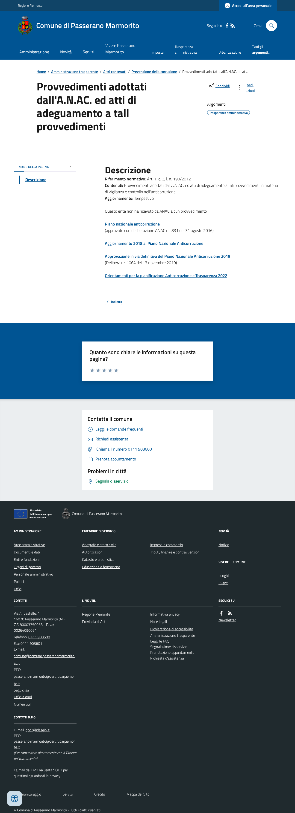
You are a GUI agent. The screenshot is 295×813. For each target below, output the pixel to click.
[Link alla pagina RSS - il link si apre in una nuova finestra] (232, 26)
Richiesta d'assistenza (167, 658)
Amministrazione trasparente (74, 71)
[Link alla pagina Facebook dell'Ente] (221, 613)
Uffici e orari (23, 697)
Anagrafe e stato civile (99, 544)
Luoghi (223, 575)
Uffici (17, 589)
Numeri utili (22, 704)
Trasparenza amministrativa (186, 49)
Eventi (223, 583)
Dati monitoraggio (27, 794)
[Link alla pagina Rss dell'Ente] (230, 613)
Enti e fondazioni (26, 559)
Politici (19, 581)
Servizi (88, 52)
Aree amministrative (29, 544)
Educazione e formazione (101, 567)
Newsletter (227, 620)
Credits (99, 794)
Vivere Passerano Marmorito (120, 48)
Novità (66, 52)
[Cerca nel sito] (269, 25)
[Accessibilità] (14, 798)
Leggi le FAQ (159, 641)
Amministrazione (34, 52)
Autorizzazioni (92, 552)
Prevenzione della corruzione (154, 71)
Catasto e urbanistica (98, 559)
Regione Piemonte (30, 5)
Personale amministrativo (33, 574)
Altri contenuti (114, 71)
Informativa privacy (165, 614)
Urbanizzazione (229, 52)
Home (41, 71)
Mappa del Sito (138, 794)
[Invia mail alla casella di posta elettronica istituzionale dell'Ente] (45, 659)
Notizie (223, 544)
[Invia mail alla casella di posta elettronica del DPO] (38, 730)
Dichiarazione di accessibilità (171, 629)
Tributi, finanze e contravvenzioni (175, 552)
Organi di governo (27, 567)
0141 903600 (39, 637)
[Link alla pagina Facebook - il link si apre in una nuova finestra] (227, 26)
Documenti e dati (27, 552)
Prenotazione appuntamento (172, 652)
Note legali (158, 621)
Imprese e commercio (166, 544)
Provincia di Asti (94, 621)
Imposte (157, 52)
